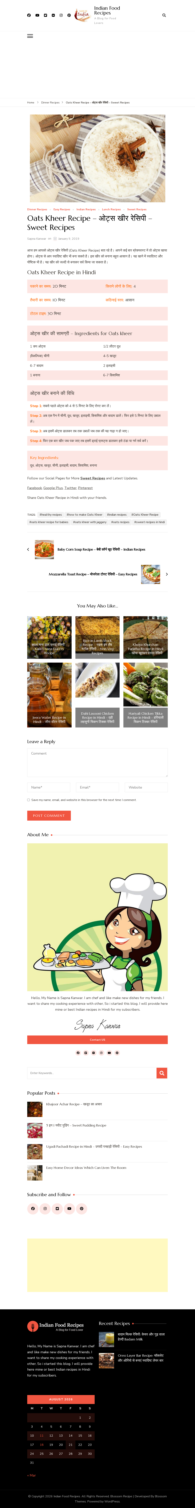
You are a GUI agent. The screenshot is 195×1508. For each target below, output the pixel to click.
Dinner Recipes (37, 209)
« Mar (31, 1475)
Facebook (34, 488)
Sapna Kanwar (36, 239)
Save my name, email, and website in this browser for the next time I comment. (84, 800)
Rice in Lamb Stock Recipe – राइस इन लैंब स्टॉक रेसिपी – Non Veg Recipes (97, 647)
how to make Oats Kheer (85, 515)
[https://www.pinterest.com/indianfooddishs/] (81, 1208)
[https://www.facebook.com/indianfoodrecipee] (32, 1208)
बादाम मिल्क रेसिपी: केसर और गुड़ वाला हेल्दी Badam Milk (141, 1336)
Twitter (70, 488)
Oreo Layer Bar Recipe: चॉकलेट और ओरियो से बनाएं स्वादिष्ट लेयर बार (141, 1358)
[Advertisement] (97, 69)
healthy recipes (52, 515)
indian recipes (118, 515)
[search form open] (164, 15)
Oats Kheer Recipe (145, 515)
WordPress (112, 1501)
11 (42, 1436)
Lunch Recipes (111, 209)
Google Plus (53, 488)
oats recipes (121, 522)
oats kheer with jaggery (90, 522)
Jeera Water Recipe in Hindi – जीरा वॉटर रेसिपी (49, 719)
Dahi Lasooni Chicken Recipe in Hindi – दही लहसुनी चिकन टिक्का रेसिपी (97, 717)
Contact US (97, 1040)
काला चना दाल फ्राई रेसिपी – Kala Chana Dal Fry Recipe (49, 649)
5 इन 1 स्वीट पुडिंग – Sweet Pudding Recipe (76, 1125)
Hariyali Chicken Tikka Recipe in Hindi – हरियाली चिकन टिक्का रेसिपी (146, 717)
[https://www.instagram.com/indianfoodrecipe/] (45, 1208)
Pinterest (85, 488)
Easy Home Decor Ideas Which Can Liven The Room (86, 1167)
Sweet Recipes (136, 209)
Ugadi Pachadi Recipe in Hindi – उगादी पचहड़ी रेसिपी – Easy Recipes (94, 1146)
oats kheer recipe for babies (49, 522)
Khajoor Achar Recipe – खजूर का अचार (74, 1104)
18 (42, 1445)
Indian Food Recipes (107, 10)
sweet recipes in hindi (150, 522)
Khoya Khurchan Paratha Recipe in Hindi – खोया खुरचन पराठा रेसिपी (145, 649)
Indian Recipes (86, 209)
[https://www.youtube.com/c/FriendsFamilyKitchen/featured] (69, 1208)
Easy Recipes (62, 209)
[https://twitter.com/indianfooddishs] (57, 1208)
